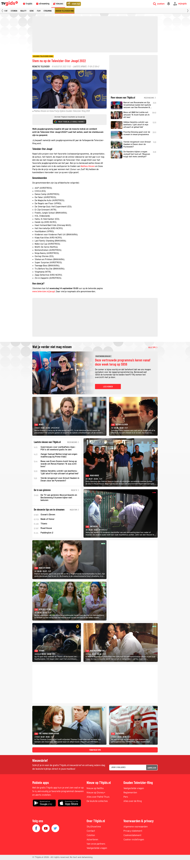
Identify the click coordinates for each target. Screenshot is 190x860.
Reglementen (130, 792)
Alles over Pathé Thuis (98, 797)
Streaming (48, 10)
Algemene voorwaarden (135, 826)
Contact (91, 831)
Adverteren (92, 839)
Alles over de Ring (132, 801)
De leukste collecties (97, 801)
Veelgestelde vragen (133, 788)
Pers (125, 797)
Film (38, 10)
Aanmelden (151, 767)
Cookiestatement (132, 835)
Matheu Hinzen (88, 166)
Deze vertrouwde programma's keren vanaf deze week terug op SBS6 (122, 362)
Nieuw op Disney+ (96, 792)
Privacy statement (132, 831)
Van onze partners (96, 844)
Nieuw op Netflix (95, 788)
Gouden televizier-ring (64, 10)
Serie (32, 10)
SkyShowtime (94, 826)
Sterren (14, 10)
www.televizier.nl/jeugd (43, 291)
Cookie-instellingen (133, 839)
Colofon (91, 835)
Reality (23, 10)
